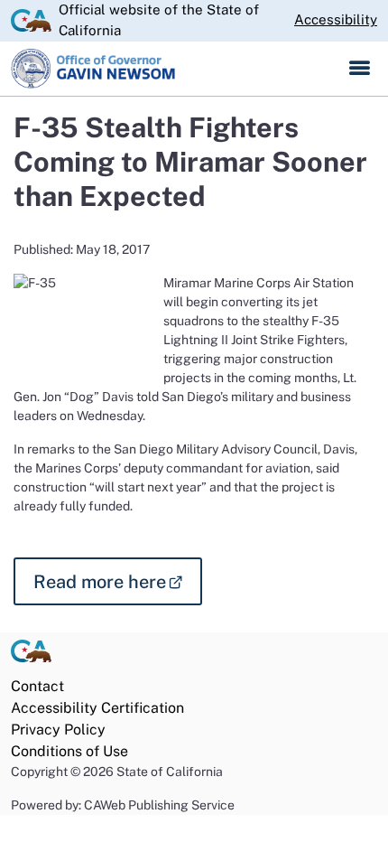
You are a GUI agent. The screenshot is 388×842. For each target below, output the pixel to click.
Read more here (117, 580)
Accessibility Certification (97, 707)
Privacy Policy (58, 729)
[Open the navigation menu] (359, 69)
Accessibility (335, 19)
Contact (37, 686)
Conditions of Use (69, 751)
